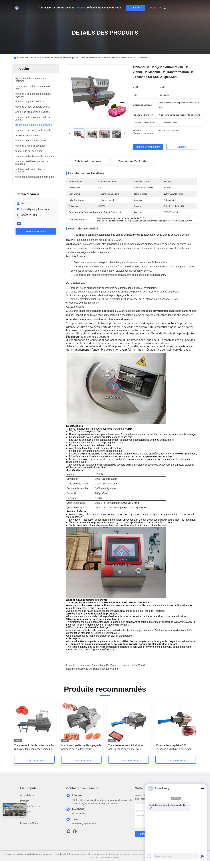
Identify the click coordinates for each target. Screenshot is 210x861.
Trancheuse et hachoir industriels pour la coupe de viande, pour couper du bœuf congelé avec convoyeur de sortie (126, 747)
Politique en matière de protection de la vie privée (28, 854)
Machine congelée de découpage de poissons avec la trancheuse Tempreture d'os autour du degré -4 (81, 747)
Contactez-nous (111, 7)
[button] (18, 729)
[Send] (202, 856)
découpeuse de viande (133, 665)
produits (24, 801)
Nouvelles (25, 812)
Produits (80, 7)
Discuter (136, 7)
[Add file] (149, 856)
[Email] (18, 223)
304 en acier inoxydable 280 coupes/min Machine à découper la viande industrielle (174, 747)
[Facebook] (75, 832)
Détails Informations (88, 161)
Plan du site (60, 854)
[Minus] (202, 788)
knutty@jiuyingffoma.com (35, 209)
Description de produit (133, 161)
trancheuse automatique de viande (98, 665)
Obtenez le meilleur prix (148, 147)
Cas (22, 817)
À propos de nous (63, 7)
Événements (94, 7)
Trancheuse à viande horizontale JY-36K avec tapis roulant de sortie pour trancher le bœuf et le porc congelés (34, 747)
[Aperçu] (17, 7)
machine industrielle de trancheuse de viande (92, 668)
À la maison (45, 7)
